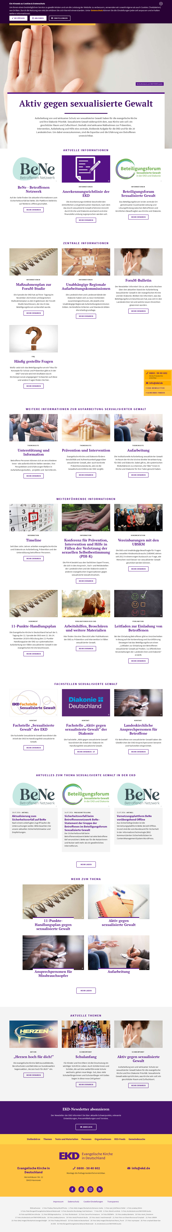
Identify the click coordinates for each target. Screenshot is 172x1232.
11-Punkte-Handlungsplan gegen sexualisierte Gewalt (53, 924)
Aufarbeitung (138, 450)
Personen (86, 1139)
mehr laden (86, 864)
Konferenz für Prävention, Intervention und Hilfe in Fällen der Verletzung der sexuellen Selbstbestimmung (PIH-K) (86, 548)
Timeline (33, 540)
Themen (47, 1139)
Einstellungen (60, 18)
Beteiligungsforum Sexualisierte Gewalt (138, 193)
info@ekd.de (156, 383)
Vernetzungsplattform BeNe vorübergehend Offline (134, 817)
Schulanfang (86, 1056)
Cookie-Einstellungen (93, 1201)
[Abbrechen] (161, 3)
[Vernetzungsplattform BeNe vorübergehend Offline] (138, 794)
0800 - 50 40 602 (158, 373)
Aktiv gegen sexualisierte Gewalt (119, 922)
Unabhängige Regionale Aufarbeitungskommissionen (86, 286)
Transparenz (113, 1201)
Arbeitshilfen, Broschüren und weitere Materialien (86, 628)
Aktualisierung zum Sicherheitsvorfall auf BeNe (29, 817)
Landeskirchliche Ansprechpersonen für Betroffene (138, 729)
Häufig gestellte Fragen (33, 361)
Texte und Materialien (66, 1139)
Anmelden (87, 1127)
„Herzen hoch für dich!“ (34, 1056)
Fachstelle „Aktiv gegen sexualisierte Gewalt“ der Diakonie (86, 729)
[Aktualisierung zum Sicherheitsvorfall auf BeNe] (33, 794)
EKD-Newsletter (156, 388)
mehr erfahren (33, 210)
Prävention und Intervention (86, 450)
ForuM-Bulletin (138, 280)
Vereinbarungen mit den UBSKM (138, 542)
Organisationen (103, 1139)
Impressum (58, 1201)
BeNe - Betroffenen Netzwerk (34, 189)
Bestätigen (19, 18)
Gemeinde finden (156, 392)
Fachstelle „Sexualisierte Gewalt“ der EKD (33, 727)
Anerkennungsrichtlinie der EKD (86, 193)
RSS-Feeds (119, 1139)
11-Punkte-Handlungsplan (33, 626)
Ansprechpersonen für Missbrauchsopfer (53, 973)
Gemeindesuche (137, 1139)
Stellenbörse (33, 1139)
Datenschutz (97, 10)
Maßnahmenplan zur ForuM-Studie (33, 286)
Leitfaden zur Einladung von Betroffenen (138, 628)
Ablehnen (39, 18)
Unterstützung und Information (33, 452)
